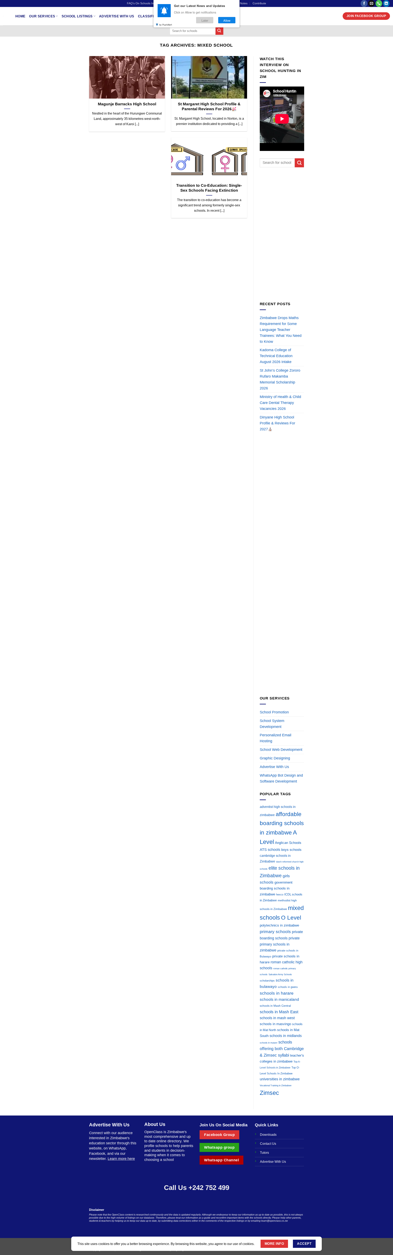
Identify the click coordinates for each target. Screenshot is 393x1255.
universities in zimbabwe (280, 1079)
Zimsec (269, 1092)
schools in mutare (268, 1042)
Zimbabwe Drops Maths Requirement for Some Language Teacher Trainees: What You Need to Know (281, 330)
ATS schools (270, 850)
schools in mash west (277, 1018)
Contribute (259, 3)
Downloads (268, 1134)
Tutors (264, 1152)
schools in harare (277, 993)
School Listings (77, 16)
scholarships (267, 980)
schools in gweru (288, 986)
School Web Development (281, 750)
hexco (279, 894)
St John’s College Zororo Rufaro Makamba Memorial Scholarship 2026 (280, 379)
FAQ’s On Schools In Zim (143, 3)
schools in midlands (286, 1036)
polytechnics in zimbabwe (279, 925)
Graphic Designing (275, 758)
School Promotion (274, 712)
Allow (226, 20)
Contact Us (268, 1143)
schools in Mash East (279, 1012)
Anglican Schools (288, 843)
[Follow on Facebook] (364, 3)
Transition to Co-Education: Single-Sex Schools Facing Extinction (209, 187)
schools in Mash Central (275, 1005)
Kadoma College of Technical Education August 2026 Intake (276, 356)
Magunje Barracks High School (127, 104)
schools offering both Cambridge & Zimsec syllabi (282, 1048)
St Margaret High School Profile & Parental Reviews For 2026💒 (209, 106)
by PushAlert (165, 24)
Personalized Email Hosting (275, 738)
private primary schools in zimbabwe (280, 944)
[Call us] (379, 3)
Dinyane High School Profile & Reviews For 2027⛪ (277, 423)
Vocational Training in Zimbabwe (275, 1085)
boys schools (291, 850)
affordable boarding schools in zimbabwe (282, 823)
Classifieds (149, 16)
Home (20, 16)
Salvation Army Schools (280, 974)
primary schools (275, 931)
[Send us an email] (371, 3)
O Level (291, 917)
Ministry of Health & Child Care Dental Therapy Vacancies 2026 (280, 403)
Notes (243, 3)
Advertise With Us (116, 16)
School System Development (272, 724)
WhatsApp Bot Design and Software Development (281, 778)
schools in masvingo (275, 1024)
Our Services (42, 16)
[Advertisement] (282, 234)
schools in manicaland (279, 999)
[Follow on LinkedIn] (386, 3)
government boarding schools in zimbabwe (276, 888)
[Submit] (219, 31)
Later (204, 20)
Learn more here (121, 1159)
